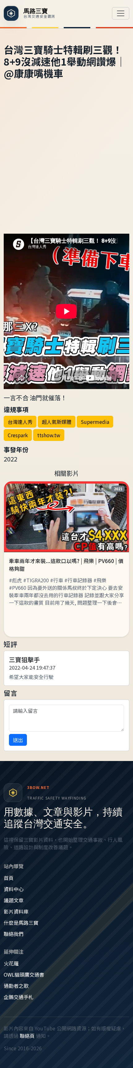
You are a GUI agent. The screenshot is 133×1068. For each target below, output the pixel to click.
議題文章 (14, 900)
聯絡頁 (27, 1035)
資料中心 (14, 889)
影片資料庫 (16, 911)
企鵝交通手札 (18, 997)
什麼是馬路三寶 (21, 922)
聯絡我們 (14, 933)
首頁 (9, 878)
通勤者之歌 (16, 985)
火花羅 (11, 963)
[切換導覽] (120, 13)
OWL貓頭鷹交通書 (24, 974)
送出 (18, 740)
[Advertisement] (66, 164)
